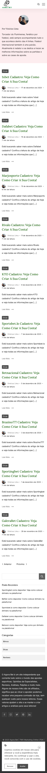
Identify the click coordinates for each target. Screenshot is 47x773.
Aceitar (22, 766)
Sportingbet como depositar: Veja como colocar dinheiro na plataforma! (22, 591)
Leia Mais (6, 112)
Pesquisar (42, 576)
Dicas (5, 71)
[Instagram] (10, 714)
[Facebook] (4, 714)
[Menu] (43, 4)
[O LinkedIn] (29, 714)
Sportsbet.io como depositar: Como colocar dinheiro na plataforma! (20, 609)
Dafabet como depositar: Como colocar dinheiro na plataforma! (22, 617)
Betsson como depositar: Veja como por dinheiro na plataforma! (22, 626)
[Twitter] (16, 714)
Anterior (8, 564)
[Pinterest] (23, 714)
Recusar (10, 766)
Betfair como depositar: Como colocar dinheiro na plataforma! (23, 600)
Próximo (21, 564)
